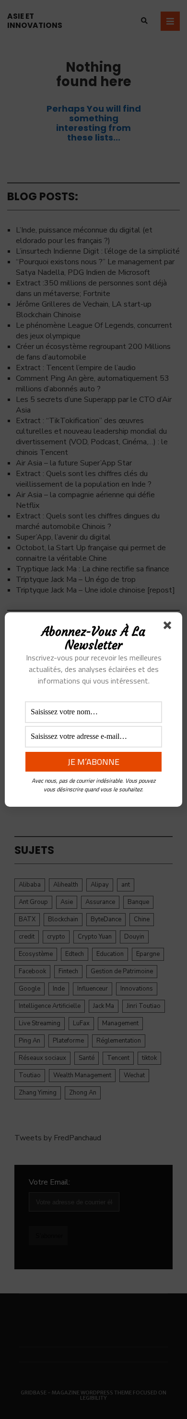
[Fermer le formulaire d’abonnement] (169, 627)
